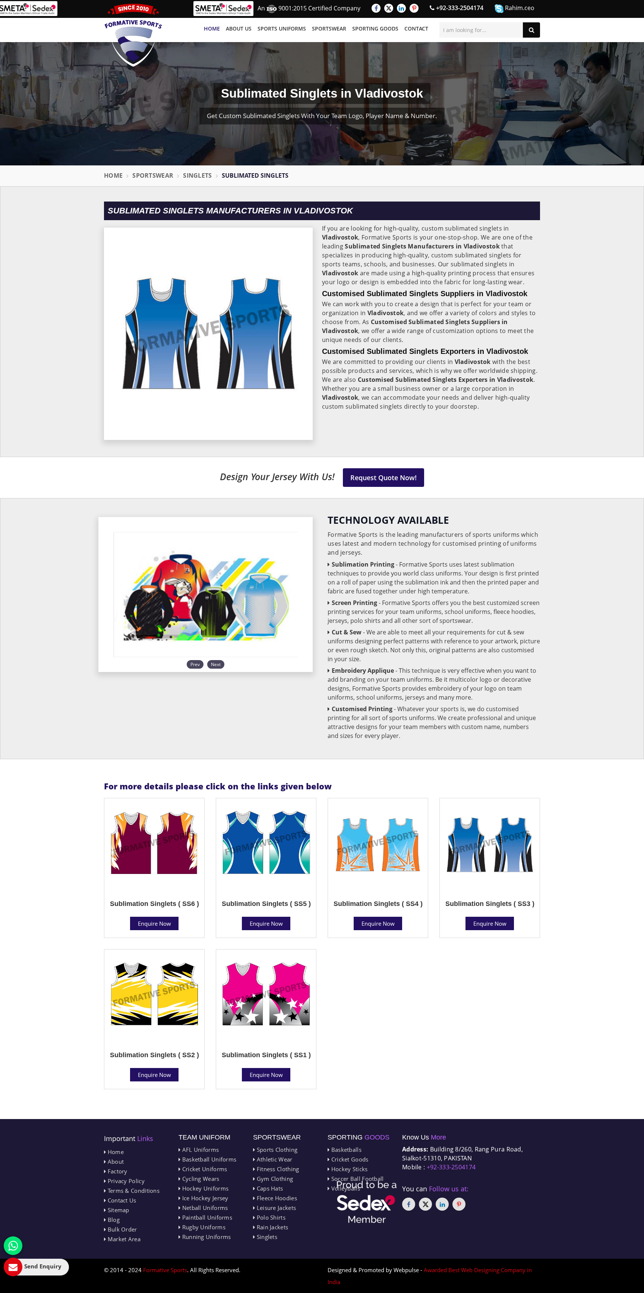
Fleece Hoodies (276, 1198)
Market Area (123, 1239)
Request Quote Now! (383, 477)
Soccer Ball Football (356, 1178)
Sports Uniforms (282, 28)
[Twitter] (388, 8)
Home (212, 28)
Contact (416, 28)
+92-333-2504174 (459, 8)
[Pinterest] (414, 8)
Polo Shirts (270, 1217)
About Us (239, 28)
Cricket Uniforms (203, 1169)
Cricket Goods (348, 1159)
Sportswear (329, 28)
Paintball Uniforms (206, 1217)
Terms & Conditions (133, 1190)
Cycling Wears (199, 1178)
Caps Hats (269, 1188)
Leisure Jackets (275, 1207)
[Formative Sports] (133, 35)
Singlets (197, 175)
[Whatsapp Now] (13, 1245)
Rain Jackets (271, 1227)
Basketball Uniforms (208, 1159)
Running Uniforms (205, 1236)
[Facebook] (376, 8)
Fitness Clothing (277, 1169)
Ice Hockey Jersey (204, 1198)
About (115, 1161)
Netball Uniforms (204, 1207)
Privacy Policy (125, 1181)
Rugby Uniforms (202, 1227)
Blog (113, 1219)
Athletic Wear (273, 1159)
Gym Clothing (274, 1178)
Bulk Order (121, 1229)
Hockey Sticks (348, 1169)
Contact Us (121, 1200)
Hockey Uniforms (204, 1188)
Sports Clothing (276, 1149)
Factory (116, 1171)
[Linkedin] (401, 8)
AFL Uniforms (199, 1149)
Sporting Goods (375, 28)
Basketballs (345, 1149)
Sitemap (117, 1210)
